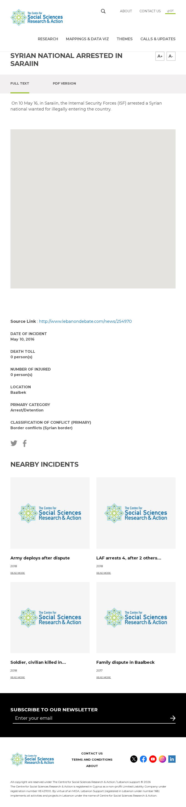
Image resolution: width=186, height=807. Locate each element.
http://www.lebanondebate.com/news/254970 (85, 321)
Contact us (150, 11)
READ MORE (17, 572)
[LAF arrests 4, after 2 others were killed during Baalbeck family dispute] (136, 513)
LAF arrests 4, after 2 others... (128, 558)
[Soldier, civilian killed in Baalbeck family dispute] (50, 617)
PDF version (64, 83)
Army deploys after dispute (40, 558)
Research (48, 39)
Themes (125, 39)
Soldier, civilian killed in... (38, 662)
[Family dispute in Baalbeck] (136, 617)
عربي (170, 10)
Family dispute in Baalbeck (125, 662)
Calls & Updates (158, 39)
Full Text (19, 83)
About (92, 766)
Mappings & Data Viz (87, 39)
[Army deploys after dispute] (50, 513)
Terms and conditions (92, 759)
